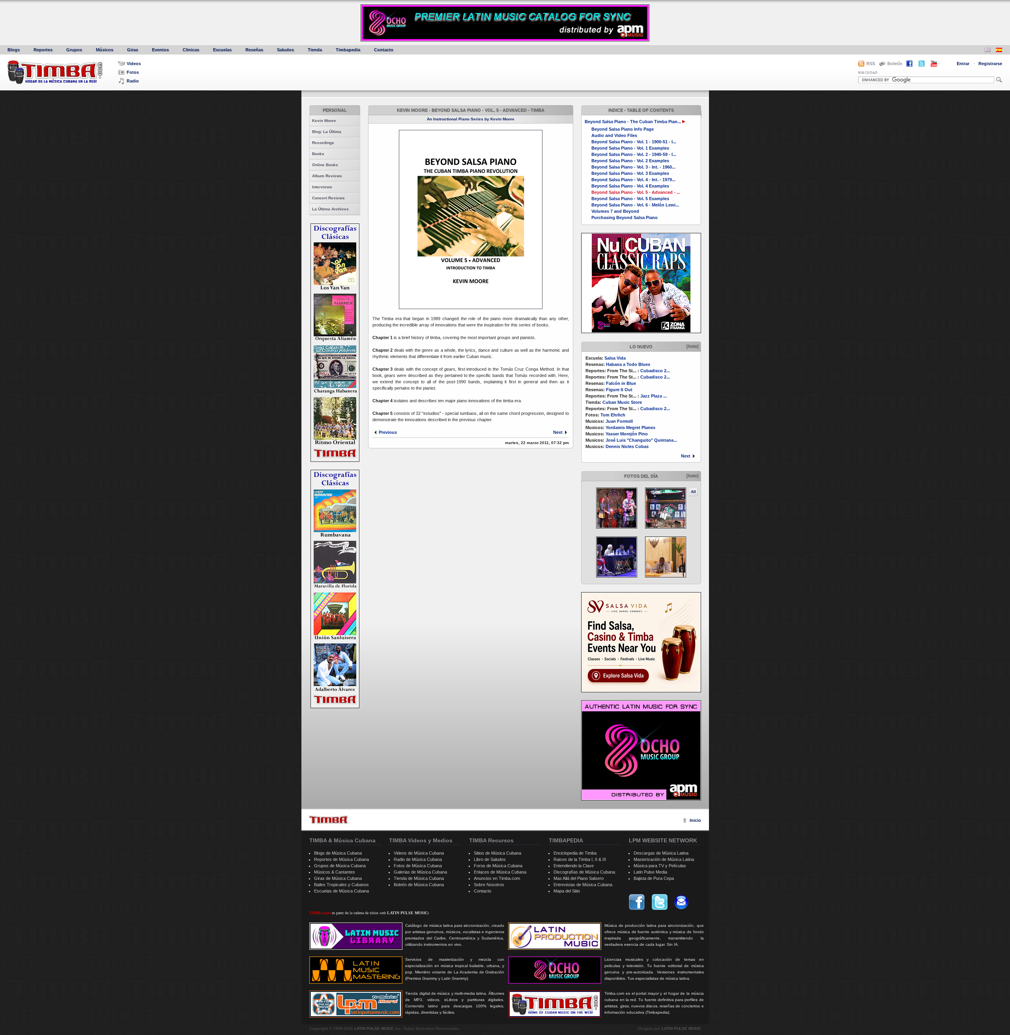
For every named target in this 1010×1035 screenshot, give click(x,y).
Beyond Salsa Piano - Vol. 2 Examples (630, 160)
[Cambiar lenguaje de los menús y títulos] (999, 51)
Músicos (104, 49)
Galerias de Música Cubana (420, 872)
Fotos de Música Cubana (418, 865)
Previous (388, 432)
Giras (132, 49)
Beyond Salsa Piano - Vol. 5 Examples (630, 198)
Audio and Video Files (614, 135)
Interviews (322, 187)
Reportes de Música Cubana (341, 859)
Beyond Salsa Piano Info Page (622, 129)
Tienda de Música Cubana (419, 878)
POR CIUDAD (867, 73)
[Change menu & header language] (987, 51)
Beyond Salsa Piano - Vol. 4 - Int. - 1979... (633, 179)
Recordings (323, 143)
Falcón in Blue (621, 383)
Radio (133, 81)
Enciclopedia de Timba (575, 853)
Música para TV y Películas (660, 865)
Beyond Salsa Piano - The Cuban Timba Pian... (633, 121)
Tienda (315, 49)
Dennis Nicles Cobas (627, 446)
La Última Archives (330, 209)
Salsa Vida (615, 358)
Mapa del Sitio (567, 891)
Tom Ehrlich (612, 414)
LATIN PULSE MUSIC (374, 1028)
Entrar (963, 63)
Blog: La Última (326, 131)
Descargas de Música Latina (661, 853)
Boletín (894, 63)
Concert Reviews (328, 198)
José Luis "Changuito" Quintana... (641, 440)
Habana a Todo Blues (628, 364)
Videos (134, 63)
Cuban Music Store (622, 402)
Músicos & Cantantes (334, 872)
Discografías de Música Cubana (584, 872)
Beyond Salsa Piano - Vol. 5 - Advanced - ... (635, 192)
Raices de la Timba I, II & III (580, 859)
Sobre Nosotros (489, 884)
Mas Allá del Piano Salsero (579, 878)
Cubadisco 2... (655, 370)
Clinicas (191, 49)
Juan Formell (619, 421)
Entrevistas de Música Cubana (583, 884)
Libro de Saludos (490, 859)
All (693, 491)
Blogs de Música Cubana (338, 853)
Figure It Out (619, 389)
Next (685, 456)
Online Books (325, 165)
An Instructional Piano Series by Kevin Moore (470, 119)
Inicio (695, 820)
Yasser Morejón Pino (627, 433)
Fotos (133, 72)
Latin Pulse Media (650, 872)
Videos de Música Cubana (419, 853)
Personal (335, 110)
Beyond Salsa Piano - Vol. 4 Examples (630, 186)
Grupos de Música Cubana (340, 865)
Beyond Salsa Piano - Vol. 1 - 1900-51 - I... (633, 141)
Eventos (160, 49)
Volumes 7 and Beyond (615, 211)
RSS (870, 63)
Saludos (285, 49)
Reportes (43, 49)
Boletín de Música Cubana (419, 884)
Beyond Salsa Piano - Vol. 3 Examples (630, 173)
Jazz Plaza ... (653, 396)
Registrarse (990, 63)
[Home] (328, 819)
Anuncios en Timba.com (497, 878)
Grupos (74, 49)
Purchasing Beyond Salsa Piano (624, 217)
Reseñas (254, 49)
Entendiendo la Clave (574, 865)
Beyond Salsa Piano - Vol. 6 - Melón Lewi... (635, 204)
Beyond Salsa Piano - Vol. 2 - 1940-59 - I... (633, 154)
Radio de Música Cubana (418, 859)
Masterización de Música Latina (664, 859)
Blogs (13, 49)
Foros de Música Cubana (498, 865)
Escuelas (222, 49)
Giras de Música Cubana (338, 878)
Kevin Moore (324, 120)
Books (318, 154)
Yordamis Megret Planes (630, 427)
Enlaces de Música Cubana (500, 872)
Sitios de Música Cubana (497, 853)
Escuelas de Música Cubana (341, 891)
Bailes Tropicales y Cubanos (341, 884)
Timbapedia (348, 49)
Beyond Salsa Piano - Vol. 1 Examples (630, 148)
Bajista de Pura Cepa (654, 878)
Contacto (383, 49)
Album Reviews (327, 176)
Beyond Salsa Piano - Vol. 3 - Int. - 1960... (633, 167)
